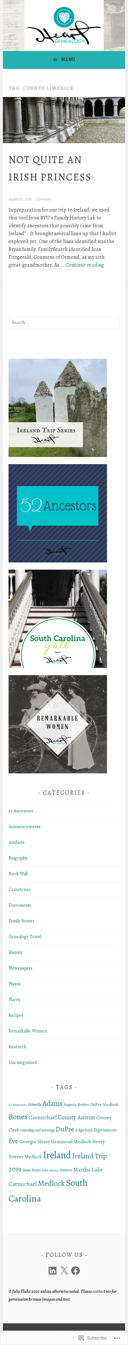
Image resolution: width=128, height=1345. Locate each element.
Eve (13, 1141)
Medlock (51, 1183)
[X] (64, 1270)
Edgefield (84, 1130)
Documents (20, 905)
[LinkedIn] (52, 1270)
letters (66, 1170)
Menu (68, 59)
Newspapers (20, 968)
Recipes (16, 1015)
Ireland (57, 1155)
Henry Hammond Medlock (64, 1141)
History (15, 952)
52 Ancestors (21, 811)
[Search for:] (64, 322)
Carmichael (43, 1117)
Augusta (70, 1104)
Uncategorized (23, 1062)
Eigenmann (105, 1130)
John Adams (50, 1170)
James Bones (31, 1170)
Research (17, 1047)
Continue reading (84, 265)
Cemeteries (20, 889)
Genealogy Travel (25, 937)
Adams (52, 1103)
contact (99, 1291)
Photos (15, 984)
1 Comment (43, 199)
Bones (18, 1116)
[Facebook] (75, 1270)
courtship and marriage (37, 1130)
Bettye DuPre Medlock (97, 1105)
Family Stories (21, 921)
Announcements (25, 827)
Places (14, 999)
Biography (18, 858)
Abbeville (34, 1104)
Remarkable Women (28, 1031)
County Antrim (76, 1117)
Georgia (27, 1141)
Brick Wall (18, 874)
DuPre (64, 1129)
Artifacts (17, 842)
